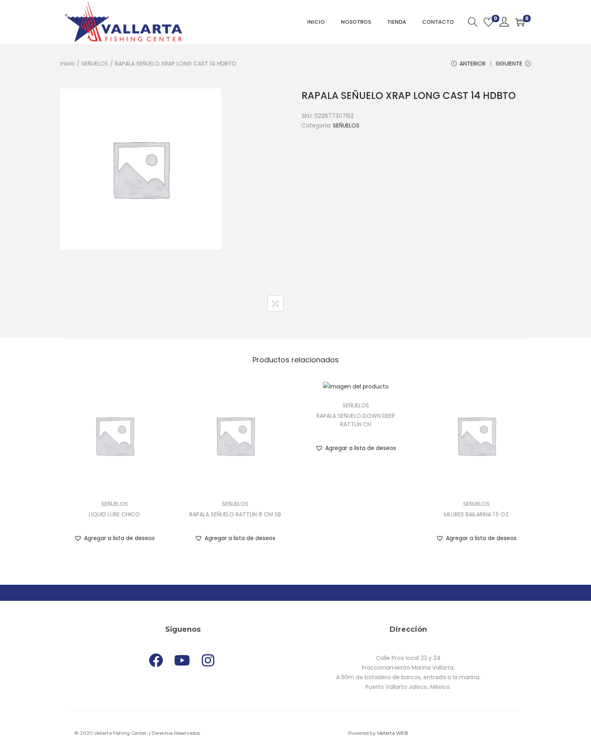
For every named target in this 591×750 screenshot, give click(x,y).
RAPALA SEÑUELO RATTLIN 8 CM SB (235, 514)
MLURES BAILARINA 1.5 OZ (476, 514)
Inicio (67, 64)
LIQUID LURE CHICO (114, 514)
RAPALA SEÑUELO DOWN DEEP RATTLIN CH (355, 420)
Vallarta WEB (392, 733)
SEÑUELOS (95, 64)
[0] (488, 22)
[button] (114, 538)
